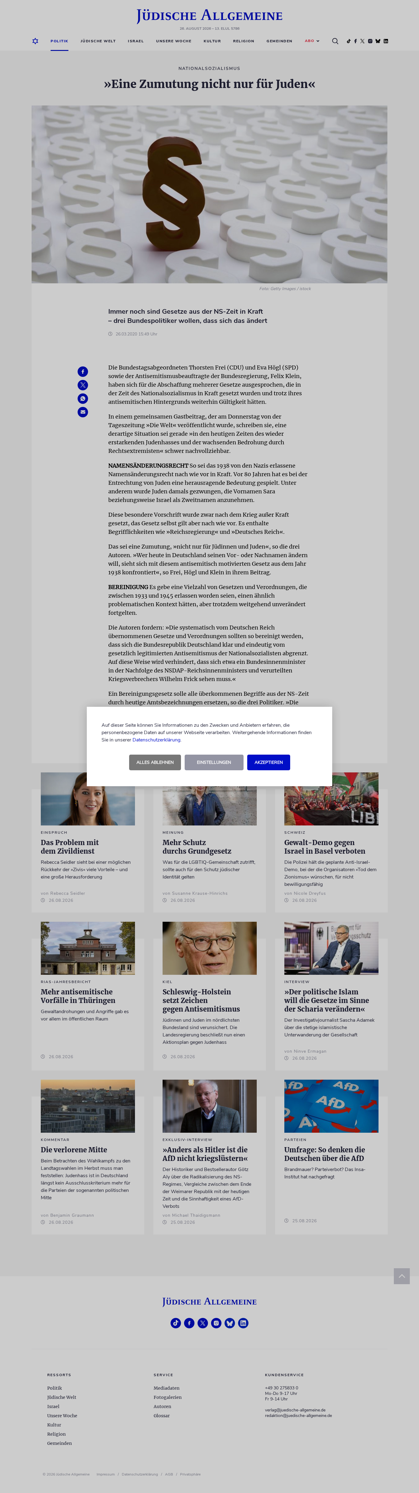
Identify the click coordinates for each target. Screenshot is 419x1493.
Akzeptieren (269, 762)
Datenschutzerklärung (156, 740)
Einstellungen (214, 762)
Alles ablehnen (155, 762)
